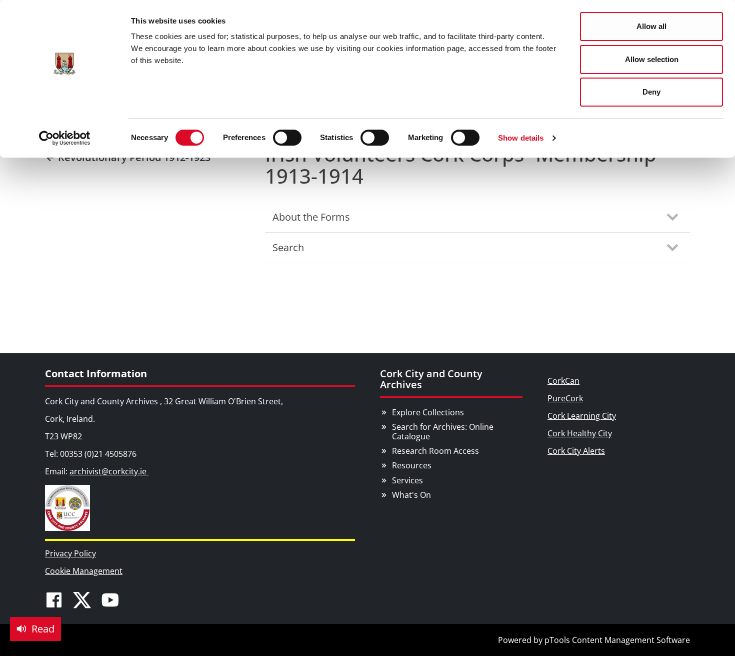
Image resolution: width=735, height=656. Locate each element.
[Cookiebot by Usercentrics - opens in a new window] (64, 138)
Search (288, 247)
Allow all (651, 26)
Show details (521, 138)
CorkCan (564, 380)
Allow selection (651, 59)
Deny (651, 92)
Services (407, 480)
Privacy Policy (70, 553)
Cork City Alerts (576, 450)
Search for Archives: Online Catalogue (443, 431)
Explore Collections (428, 412)
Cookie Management (83, 570)
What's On (411, 494)
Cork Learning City (582, 415)
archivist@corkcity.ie (109, 471)
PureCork (565, 398)
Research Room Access (435, 450)
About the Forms (311, 217)
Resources (412, 465)
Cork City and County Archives (431, 379)
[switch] (287, 138)
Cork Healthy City (580, 433)
